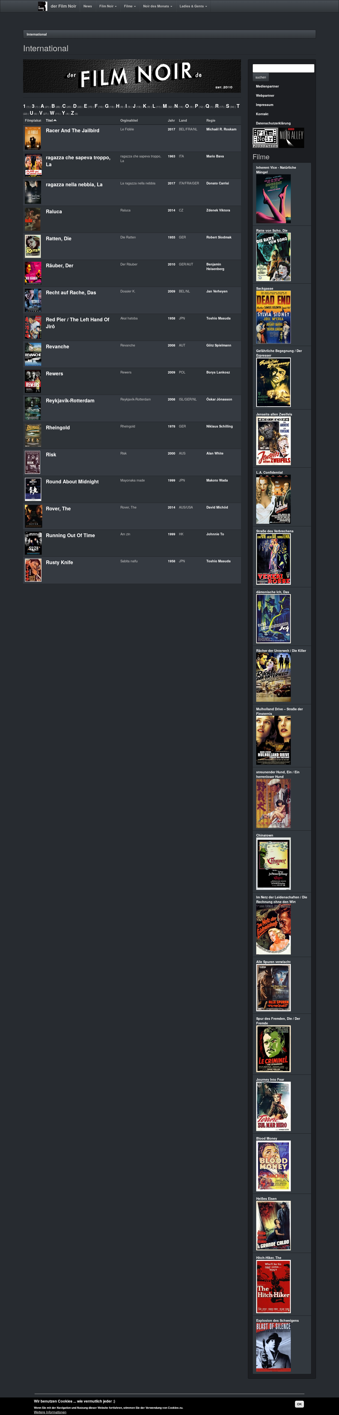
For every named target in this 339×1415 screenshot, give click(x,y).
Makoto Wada (217, 480)
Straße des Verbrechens (275, 531)
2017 (171, 129)
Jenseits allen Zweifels (274, 414)
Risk (51, 454)
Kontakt (262, 113)
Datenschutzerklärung (273, 123)
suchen (261, 77)
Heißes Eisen (266, 1198)
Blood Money (266, 1138)
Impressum (264, 104)
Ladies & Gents (192, 6)
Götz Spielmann (218, 345)
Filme (129, 6)
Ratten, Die (58, 238)
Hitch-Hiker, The (268, 1257)
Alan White (214, 453)
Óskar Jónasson (219, 399)
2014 (171, 210)
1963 (171, 156)
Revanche (57, 346)
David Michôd (217, 507)
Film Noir (106, 6)
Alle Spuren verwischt (273, 961)
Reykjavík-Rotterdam (70, 400)
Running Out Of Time (70, 535)
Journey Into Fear (270, 1079)
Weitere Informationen (50, 1411)
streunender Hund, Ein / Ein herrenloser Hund (278, 774)
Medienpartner (267, 86)
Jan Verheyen (217, 291)
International (37, 34)
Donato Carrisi (217, 183)
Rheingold (58, 427)
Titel (49, 120)
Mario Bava (215, 156)
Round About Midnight (72, 481)
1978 (171, 426)
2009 (171, 291)
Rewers (54, 373)
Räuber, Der (59, 265)
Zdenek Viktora (218, 210)
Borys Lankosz (218, 372)
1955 (171, 237)
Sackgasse (264, 288)
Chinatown (264, 835)
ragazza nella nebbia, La (74, 184)
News (87, 6)
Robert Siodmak (219, 237)
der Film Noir (63, 6)
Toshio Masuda (218, 318)
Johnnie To (215, 534)
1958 (171, 318)
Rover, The (58, 508)
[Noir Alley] (291, 137)
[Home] (44, 6)
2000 (171, 453)
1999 (171, 480)
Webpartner (265, 95)
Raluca (54, 211)
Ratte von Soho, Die (272, 230)
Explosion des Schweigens (277, 1320)
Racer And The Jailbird (72, 130)
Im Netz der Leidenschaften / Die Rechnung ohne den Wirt (281, 899)
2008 (171, 345)
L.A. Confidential (269, 472)
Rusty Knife (59, 562)
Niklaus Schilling (219, 426)
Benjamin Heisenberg (215, 266)
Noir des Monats (156, 6)
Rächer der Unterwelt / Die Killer (281, 650)
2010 (171, 264)
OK (299, 1404)
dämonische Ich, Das (272, 592)
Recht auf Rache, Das (71, 292)
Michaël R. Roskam (221, 129)
